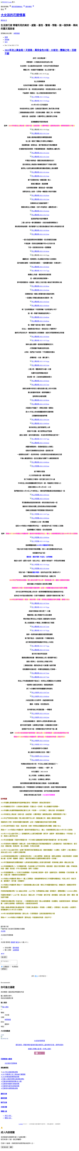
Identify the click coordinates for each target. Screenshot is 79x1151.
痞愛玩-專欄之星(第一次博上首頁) (39, 1051)
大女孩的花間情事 (13, 15)
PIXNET (25, 1124)
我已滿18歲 (5, 1147)
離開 (11, 1147)
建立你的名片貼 (4, 1038)
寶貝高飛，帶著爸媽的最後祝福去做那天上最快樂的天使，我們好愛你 (39, 1045)
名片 (6, 42)
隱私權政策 (50, 1124)
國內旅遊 (16, 948)
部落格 (7, 39)
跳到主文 (4, 20)
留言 (17, 942)
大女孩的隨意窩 (39, 1041)
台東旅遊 (16, 950)
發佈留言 (4, 969)
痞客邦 (13, 942)
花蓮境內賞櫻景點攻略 (10, 1088)
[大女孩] (1, 1037)
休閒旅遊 (16, 33)
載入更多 (4, 957)
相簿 (6, 37)
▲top (2, 953)
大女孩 (3, 931)
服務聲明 (57, 1124)
